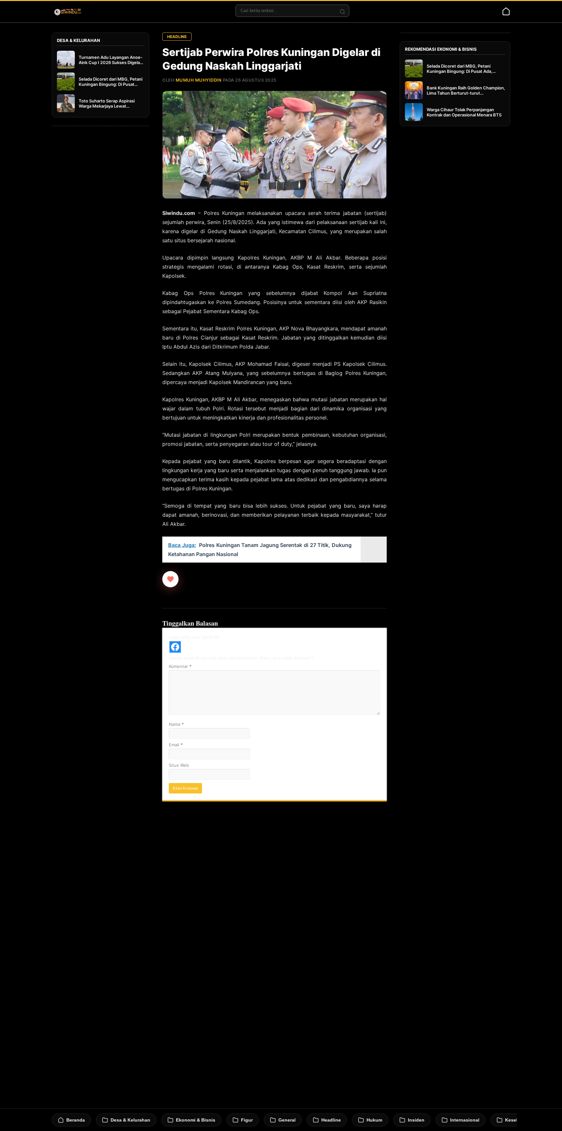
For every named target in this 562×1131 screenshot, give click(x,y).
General (287, 1120)
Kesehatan (517, 1120)
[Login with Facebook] (175, 647)
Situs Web (179, 765)
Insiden (416, 1120)
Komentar (180, 666)
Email (176, 744)
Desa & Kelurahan (130, 1120)
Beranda (75, 1120)
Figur (247, 1120)
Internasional (464, 1120)
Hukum (374, 1120)
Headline (177, 36)
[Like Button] (170, 579)
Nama (176, 724)
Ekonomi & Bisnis (195, 1120)
